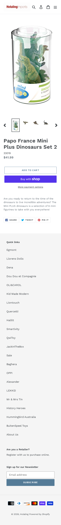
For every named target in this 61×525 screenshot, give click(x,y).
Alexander (13, 381)
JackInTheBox (15, 346)
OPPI (10, 373)
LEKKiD (11, 390)
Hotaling (24, 514)
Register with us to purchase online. (28, 454)
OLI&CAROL (14, 285)
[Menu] (55, 7)
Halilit (10, 320)
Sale (9, 355)
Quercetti (12, 311)
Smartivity (13, 329)
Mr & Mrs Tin (15, 399)
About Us (12, 434)
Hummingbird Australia (21, 417)
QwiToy (11, 337)
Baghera (12, 364)
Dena (10, 267)
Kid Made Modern (18, 293)
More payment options (30, 187)
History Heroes (16, 408)
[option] (16, 125)
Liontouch (13, 302)
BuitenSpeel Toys (17, 425)
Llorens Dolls (15, 258)
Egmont (11, 249)
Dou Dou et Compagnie (21, 276)
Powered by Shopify (39, 514)
